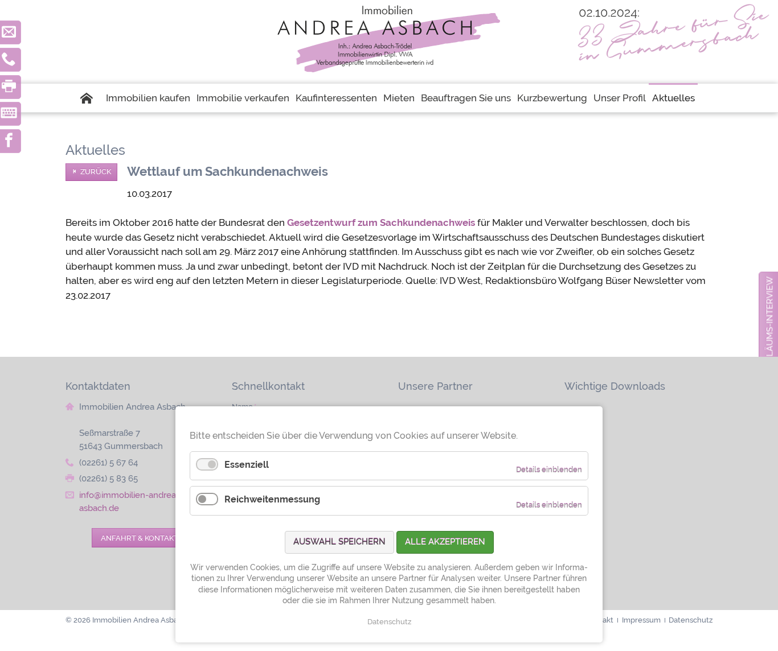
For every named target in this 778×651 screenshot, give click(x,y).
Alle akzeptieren (445, 542)
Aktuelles (673, 98)
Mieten (399, 98)
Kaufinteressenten (336, 98)
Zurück (95, 171)
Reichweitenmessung (272, 499)
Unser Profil (619, 98)
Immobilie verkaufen (242, 98)
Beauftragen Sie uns (466, 98)
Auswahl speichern (339, 542)
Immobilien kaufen (148, 98)
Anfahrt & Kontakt (139, 537)
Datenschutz (389, 621)
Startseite (91, 98)
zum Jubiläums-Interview (770, 335)
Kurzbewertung (552, 98)
